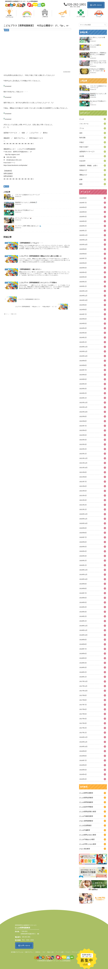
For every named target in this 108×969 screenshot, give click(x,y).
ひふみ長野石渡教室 (86, 793)
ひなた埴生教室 (84, 849)
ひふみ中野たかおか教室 (87, 844)
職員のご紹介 (50, 952)
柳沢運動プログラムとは (17, 952)
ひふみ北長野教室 (85, 825)
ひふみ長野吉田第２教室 (87, 811)
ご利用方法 (37, 952)
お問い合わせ (97, 5)
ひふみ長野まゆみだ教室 (87, 835)
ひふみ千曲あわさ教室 (87, 839)
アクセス (67, 952)
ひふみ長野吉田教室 (86, 797)
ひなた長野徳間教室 (86, 821)
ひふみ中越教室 (84, 830)
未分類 (7, 186)
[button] (105, 25)
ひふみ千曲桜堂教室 (86, 816)
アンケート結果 (59, 952)
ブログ (43, 952)
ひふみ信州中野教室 (86, 807)
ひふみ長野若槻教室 (86, 802)
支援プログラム (29, 952)
